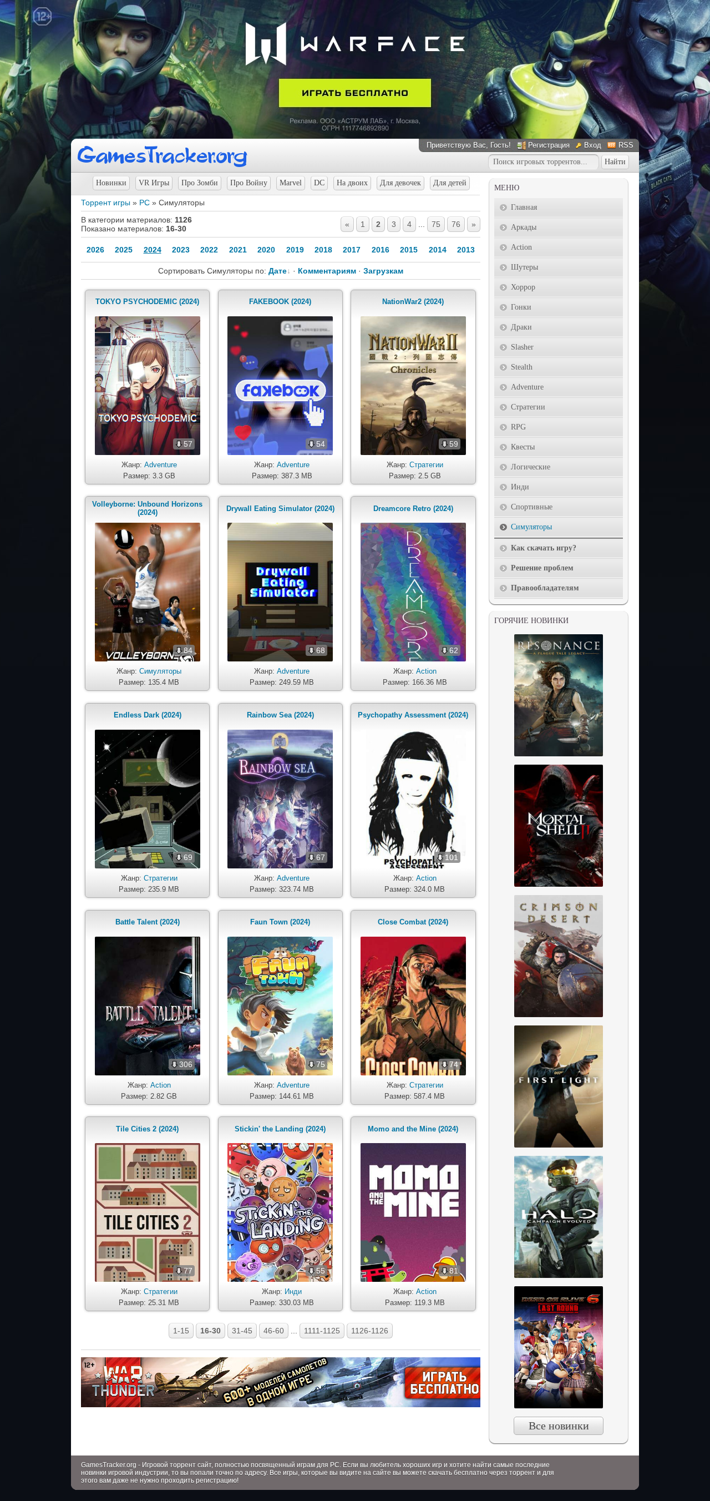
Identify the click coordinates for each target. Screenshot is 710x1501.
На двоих (352, 183)
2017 (352, 249)
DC (319, 183)
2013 (466, 249)
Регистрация (549, 145)
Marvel (291, 183)
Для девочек (400, 183)
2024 (152, 249)
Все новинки (559, 1425)
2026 (95, 249)
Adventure (160, 465)
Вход (592, 145)
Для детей (449, 183)
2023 (181, 249)
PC (144, 202)
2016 (380, 249)
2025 (124, 249)
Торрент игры (105, 202)
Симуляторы (160, 671)
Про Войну (248, 183)
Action (426, 671)
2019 (295, 249)
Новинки (111, 183)
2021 (238, 249)
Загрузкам (383, 270)
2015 (409, 249)
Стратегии (426, 465)
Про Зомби (199, 183)
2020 (266, 249)
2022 (209, 249)
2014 (438, 249)
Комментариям (327, 270)
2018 (323, 249)
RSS (625, 145)
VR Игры (154, 183)
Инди (293, 1291)
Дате (277, 270)
